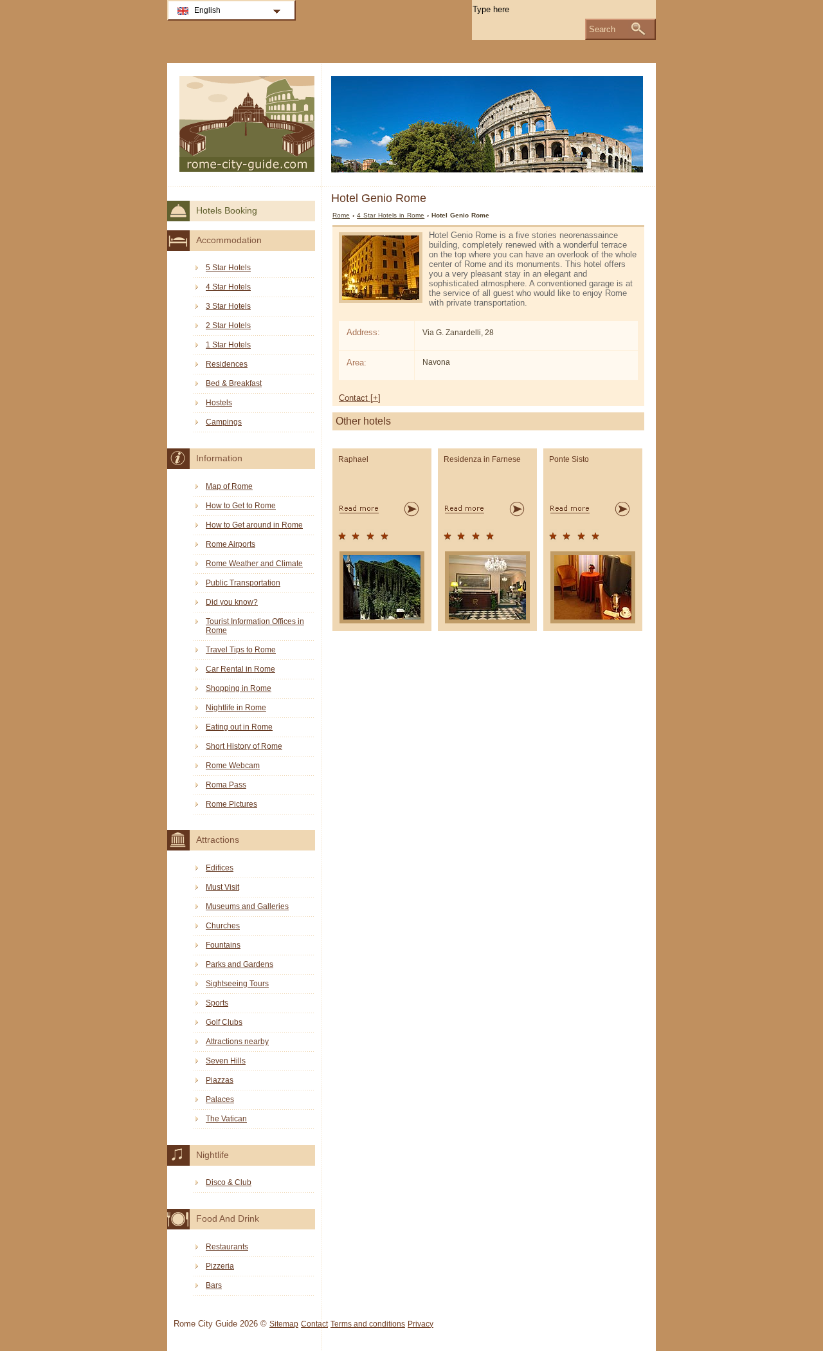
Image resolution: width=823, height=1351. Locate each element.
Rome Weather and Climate (254, 563)
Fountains (223, 945)
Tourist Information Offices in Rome (255, 626)
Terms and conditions (367, 1323)
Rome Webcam (233, 765)
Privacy (420, 1323)
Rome (341, 215)
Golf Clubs (224, 1022)
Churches (223, 925)
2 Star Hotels (228, 325)
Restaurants (227, 1246)
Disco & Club (228, 1182)
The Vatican (226, 1118)
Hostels (219, 402)
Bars (214, 1285)
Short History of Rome (244, 746)
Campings (224, 422)
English (207, 10)
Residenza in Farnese (482, 459)
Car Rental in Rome (240, 669)
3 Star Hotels (228, 306)
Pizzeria (220, 1266)
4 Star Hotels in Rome (390, 215)
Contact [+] (360, 398)
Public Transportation (243, 582)
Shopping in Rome (238, 688)
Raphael (353, 459)
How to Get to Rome (241, 505)
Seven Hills (226, 1060)
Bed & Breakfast (234, 383)
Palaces (220, 1099)
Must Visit (222, 887)
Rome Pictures (231, 804)
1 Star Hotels (228, 344)
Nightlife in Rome (236, 707)
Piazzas (219, 1080)
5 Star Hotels (228, 267)
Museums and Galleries (247, 906)
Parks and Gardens (239, 964)
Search (602, 29)
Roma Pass (226, 784)
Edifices (219, 867)
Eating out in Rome (239, 726)
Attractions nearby (237, 1041)
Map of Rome (229, 486)
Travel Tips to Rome (241, 649)
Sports (217, 1002)
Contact (314, 1323)
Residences (227, 364)
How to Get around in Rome (254, 524)
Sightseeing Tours (237, 983)
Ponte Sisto (569, 459)
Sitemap (283, 1323)
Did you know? (232, 602)
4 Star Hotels (228, 286)
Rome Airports (230, 544)
